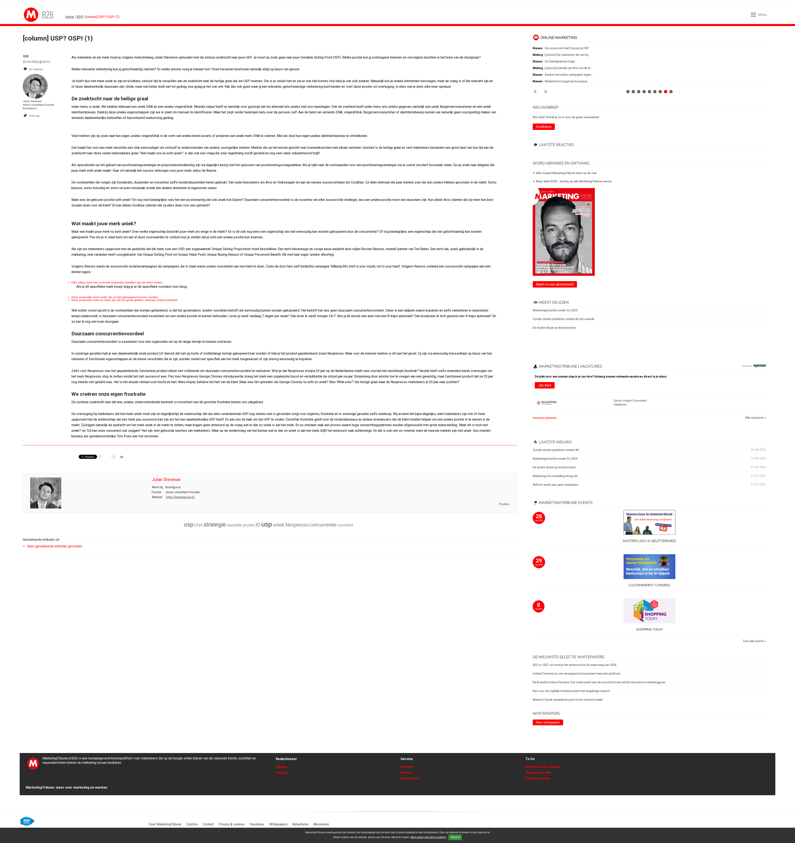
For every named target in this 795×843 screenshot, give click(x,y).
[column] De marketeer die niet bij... (567, 54)
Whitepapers (278, 824)
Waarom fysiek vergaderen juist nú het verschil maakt (568, 699)
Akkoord (455, 837)
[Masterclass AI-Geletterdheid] (649, 522)
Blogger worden (538, 773)
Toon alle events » (754, 641)
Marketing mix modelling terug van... (556, 476)
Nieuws (281, 767)
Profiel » (504, 504)
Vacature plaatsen (545, 418)
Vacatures (257, 824)
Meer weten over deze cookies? (428, 837)
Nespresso (297, 525)
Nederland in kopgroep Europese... (567, 81)
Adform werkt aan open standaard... (556, 484)
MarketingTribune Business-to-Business (39, 14)
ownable (234, 525)
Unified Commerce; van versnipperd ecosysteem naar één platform (576, 673)
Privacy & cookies (232, 824)
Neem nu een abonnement (555, 284)
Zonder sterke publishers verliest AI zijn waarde (563, 319)
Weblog (282, 773)
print (122, 458)
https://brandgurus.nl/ (180, 497)
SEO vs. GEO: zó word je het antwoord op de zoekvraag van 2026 (575, 665)
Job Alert (544, 385)
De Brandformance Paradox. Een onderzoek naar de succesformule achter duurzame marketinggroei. (599, 682)
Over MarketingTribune (165, 824)
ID (257, 525)
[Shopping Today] (649, 611)
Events (406, 773)
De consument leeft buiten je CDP (567, 48)
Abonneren (321, 824)
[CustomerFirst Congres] (649, 567)
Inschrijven (544, 127)
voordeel (345, 525)
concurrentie (323, 525)
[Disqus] (270, 617)
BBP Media (27, 821)
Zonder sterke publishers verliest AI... (557, 450)
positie (249, 525)
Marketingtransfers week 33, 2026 (555, 310)
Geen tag (34, 115)
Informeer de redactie (542, 767)
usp (266, 524)
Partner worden (537, 778)
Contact (208, 824)
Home (69, 17)
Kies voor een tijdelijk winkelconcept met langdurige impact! (571, 691)
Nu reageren (36, 69)
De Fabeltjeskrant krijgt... (561, 61)
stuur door (114, 458)
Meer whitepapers (548, 722)
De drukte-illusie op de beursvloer (554, 327)
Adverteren (410, 778)
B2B (80, 17)
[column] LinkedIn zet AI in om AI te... (568, 68)
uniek (278, 525)
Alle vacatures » (755, 417)
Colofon (407, 767)
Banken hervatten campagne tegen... (569, 74)
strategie (215, 524)
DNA (198, 525)
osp (188, 524)
